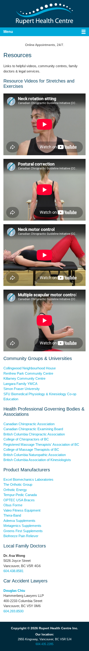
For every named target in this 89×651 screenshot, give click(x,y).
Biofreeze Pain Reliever (20, 536)
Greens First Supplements (23, 531)
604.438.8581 (13, 571)
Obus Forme (12, 505)
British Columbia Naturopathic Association (34, 455)
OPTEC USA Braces (19, 500)
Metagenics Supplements (22, 526)
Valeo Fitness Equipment (21, 510)
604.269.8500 (13, 611)
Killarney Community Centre (24, 378)
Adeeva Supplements (19, 521)
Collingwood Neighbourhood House (29, 368)
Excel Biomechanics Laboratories (28, 479)
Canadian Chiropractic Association (29, 424)
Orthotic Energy (15, 490)
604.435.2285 (44, 644)
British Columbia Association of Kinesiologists (37, 460)
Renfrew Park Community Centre (28, 373)
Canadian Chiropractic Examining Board (33, 429)
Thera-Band (12, 515)
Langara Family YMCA (20, 384)
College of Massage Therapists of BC (31, 449)
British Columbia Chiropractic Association (34, 434)
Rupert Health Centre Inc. (44, 13)
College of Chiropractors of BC (26, 439)
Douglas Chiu (14, 590)
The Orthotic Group (17, 484)
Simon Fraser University (21, 389)
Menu (8, 32)
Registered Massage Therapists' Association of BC (41, 444)
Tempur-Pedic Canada (20, 495)
